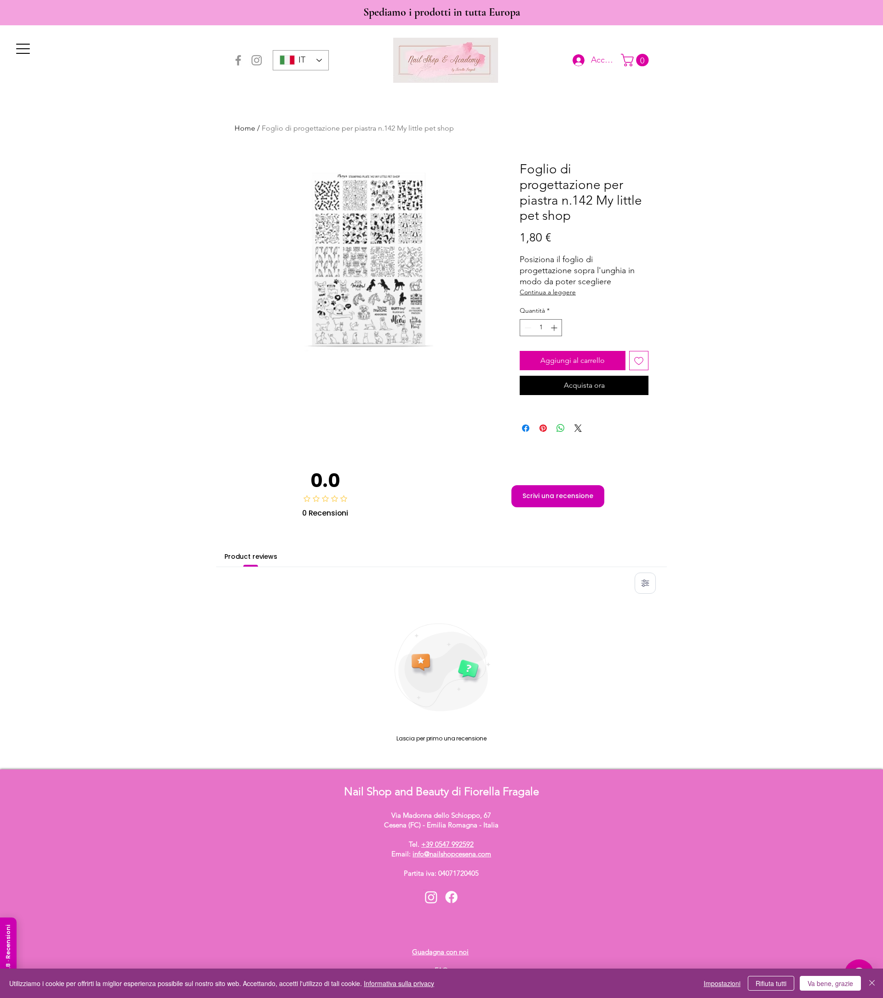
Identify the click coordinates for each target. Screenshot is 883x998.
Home (245, 128)
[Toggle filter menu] (645, 583)
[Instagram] (257, 60)
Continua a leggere (548, 292)
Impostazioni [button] (722, 983)
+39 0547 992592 (447, 844)
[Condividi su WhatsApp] (560, 428)
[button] (636, 60)
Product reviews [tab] (250, 556)
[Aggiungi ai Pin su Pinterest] (543, 428)
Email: (441, 853)
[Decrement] (527, 328)
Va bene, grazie (830, 983)
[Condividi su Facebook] (525, 428)
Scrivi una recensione (557, 495)
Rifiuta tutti (771, 983)
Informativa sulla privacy (399, 983)
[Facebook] (238, 60)
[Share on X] (578, 428)
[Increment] (555, 328)
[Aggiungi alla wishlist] (638, 360)
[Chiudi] (871, 983)
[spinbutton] (541, 328)
